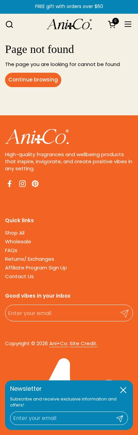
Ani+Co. (58, 343)
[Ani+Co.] (69, 24)
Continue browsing (33, 79)
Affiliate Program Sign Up (36, 267)
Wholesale (18, 241)
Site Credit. (83, 343)
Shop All (14, 232)
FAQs (11, 250)
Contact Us (19, 276)
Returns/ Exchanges (29, 258)
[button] (9, 24)
